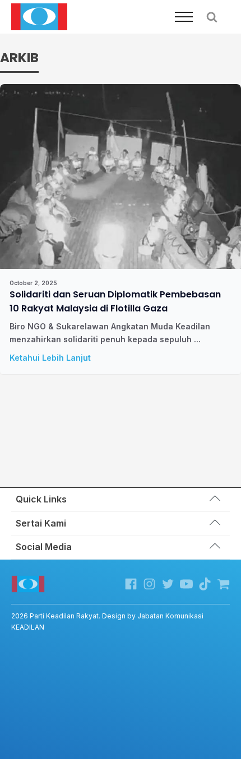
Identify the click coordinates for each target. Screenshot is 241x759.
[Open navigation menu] (183, 16)
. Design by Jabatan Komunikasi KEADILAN (107, 621)
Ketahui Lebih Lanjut (50, 357)
